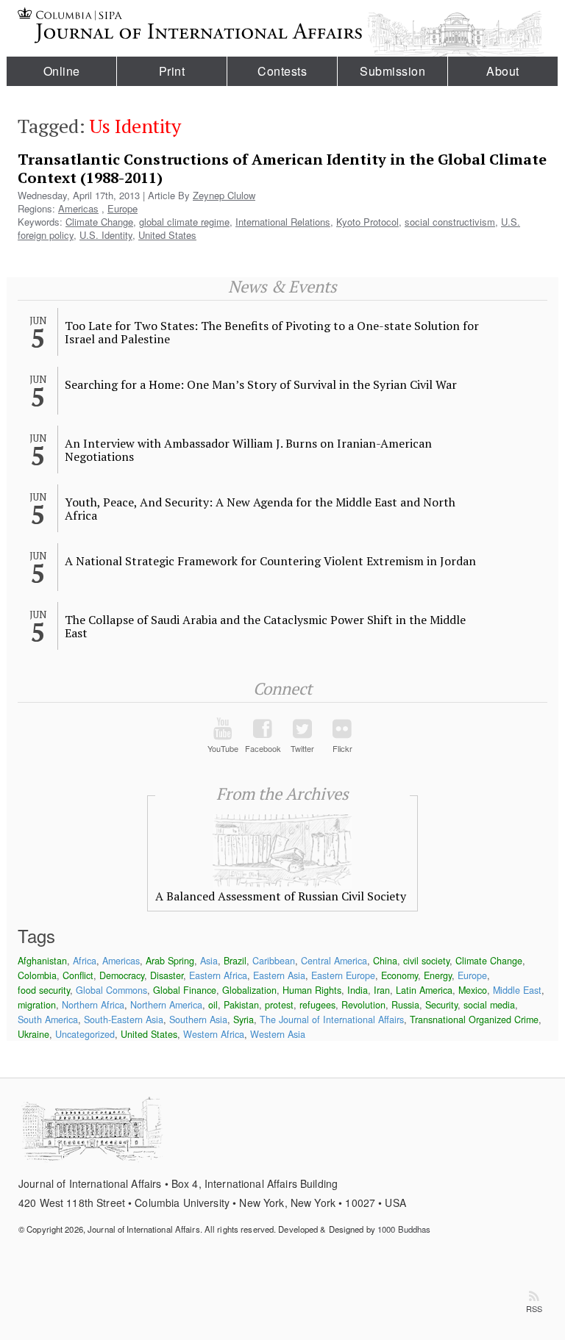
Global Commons (111, 990)
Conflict (78, 975)
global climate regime (184, 222)
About (502, 70)
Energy (438, 975)
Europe (122, 208)
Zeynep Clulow (224, 195)
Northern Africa (93, 1004)
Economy (399, 975)
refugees (317, 1004)
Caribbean (273, 960)
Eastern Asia (279, 975)
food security (44, 990)
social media (489, 1004)
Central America (334, 960)
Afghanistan (42, 960)
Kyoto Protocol (367, 222)
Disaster (166, 975)
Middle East (517, 990)
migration (37, 1004)
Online (61, 70)
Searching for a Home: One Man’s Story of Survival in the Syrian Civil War (261, 384)
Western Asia (277, 1034)
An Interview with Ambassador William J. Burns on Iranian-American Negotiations (248, 450)
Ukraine (33, 1034)
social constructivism (450, 222)
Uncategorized (85, 1034)
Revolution (363, 1004)
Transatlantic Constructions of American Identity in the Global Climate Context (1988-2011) (282, 168)
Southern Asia (198, 1019)
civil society (426, 960)
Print (172, 70)
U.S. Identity (105, 235)
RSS (534, 1308)
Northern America (166, 1004)
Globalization (249, 990)
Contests (282, 70)
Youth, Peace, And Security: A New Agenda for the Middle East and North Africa (260, 508)
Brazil (235, 960)
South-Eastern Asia (123, 1019)
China (385, 960)
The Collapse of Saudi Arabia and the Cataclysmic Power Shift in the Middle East (265, 626)
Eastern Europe (343, 975)
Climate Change (99, 222)
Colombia (37, 975)
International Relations (282, 222)
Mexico (472, 990)
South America (48, 1019)
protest (279, 1004)
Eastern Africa (218, 975)
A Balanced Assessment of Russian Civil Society (280, 896)
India (357, 990)
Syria (243, 1019)
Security (441, 1004)
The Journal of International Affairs (332, 1019)
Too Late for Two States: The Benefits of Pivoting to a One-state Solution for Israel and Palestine (272, 332)
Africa (84, 960)
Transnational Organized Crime (474, 1019)
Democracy (121, 975)
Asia (209, 960)
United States (167, 235)
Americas (78, 208)
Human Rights (311, 990)
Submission (392, 70)
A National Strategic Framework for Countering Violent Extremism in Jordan (270, 560)
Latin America (424, 990)
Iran (382, 990)
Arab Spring (170, 960)
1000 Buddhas (403, 1229)
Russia (405, 1004)
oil (213, 1004)
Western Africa (213, 1034)
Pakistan (241, 1004)
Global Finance (184, 990)
